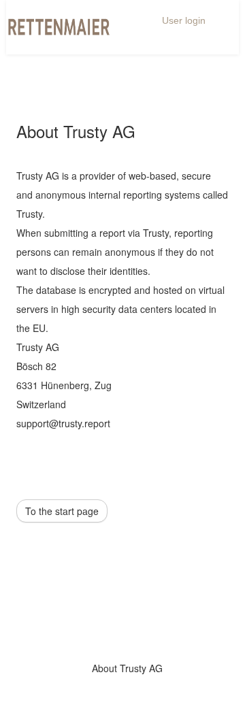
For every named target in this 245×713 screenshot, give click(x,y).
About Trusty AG (127, 668)
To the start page (62, 511)
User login (184, 20)
